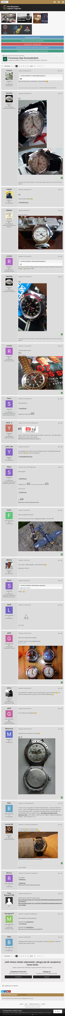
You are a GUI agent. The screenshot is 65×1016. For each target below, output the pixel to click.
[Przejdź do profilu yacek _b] (9, 428)
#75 (61, 937)
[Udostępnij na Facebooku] (5, 991)
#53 (61, 189)
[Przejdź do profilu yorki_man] (9, 452)
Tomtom (9, 70)
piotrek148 (9, 824)
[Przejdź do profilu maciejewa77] (9, 919)
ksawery (9, 210)
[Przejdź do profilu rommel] (9, 261)
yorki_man (9, 446)
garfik (9, 633)
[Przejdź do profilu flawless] (5, 59)
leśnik (9, 605)
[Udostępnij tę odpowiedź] (58, 71)
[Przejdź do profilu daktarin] (9, 565)
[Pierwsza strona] (2, 66)
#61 (61, 467)
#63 (61, 560)
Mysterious (9, 729)
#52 (61, 93)
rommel (9, 256)
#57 (61, 346)
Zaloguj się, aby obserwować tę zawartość (14, 55)
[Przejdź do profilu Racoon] (9, 878)
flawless (18, 60)
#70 (61, 803)
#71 (61, 824)
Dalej (31, 66)
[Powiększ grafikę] (40, 536)
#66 (61, 633)
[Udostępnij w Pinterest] (10, 991)
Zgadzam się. (59, 1011)
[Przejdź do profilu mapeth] (9, 194)
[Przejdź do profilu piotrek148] (9, 829)
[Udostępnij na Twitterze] (2, 991)
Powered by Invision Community (32, 1007)
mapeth (9, 189)
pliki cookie (22, 1012)
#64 (61, 580)
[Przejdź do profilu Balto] (9, 808)
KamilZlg (9, 93)
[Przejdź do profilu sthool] (9, 693)
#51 (61, 71)
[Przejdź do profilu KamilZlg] (9, 98)
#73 (61, 893)
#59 (61, 423)
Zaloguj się (46, 977)
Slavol (9, 398)
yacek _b (9, 423)
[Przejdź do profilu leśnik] (9, 610)
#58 (61, 399)
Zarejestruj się (18, 977)
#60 (61, 447)
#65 (61, 605)
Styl (26, 1004)
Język (21, 1004)
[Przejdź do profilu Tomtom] (9, 76)
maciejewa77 (9, 914)
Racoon (9, 873)
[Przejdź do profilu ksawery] (9, 215)
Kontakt (43, 1004)
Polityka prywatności (34, 1004)
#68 (61, 708)
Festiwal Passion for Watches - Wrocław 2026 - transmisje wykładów (32, 47)
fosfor (9, 510)
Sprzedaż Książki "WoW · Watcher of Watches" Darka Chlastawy (32, 51)
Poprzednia (7, 66)
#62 (61, 510)
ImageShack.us (30, 922)
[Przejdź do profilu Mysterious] (9, 734)
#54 (61, 210)
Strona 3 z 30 (40, 66)
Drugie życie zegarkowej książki (32, 37)
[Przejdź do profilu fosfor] (9, 515)
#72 (61, 873)
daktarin (9, 560)
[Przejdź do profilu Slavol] (9, 403)
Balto (9, 803)
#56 (61, 277)
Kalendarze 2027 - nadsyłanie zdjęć (32, 44)
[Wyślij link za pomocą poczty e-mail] (7, 991)
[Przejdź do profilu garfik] (9, 638)
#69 (61, 729)
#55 (61, 256)
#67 (61, 688)
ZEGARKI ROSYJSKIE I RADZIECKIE (38, 60)
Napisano (25, 70)
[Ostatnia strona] (35, 66)
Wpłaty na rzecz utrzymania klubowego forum (32, 40)
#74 (61, 914)
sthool (9, 688)
